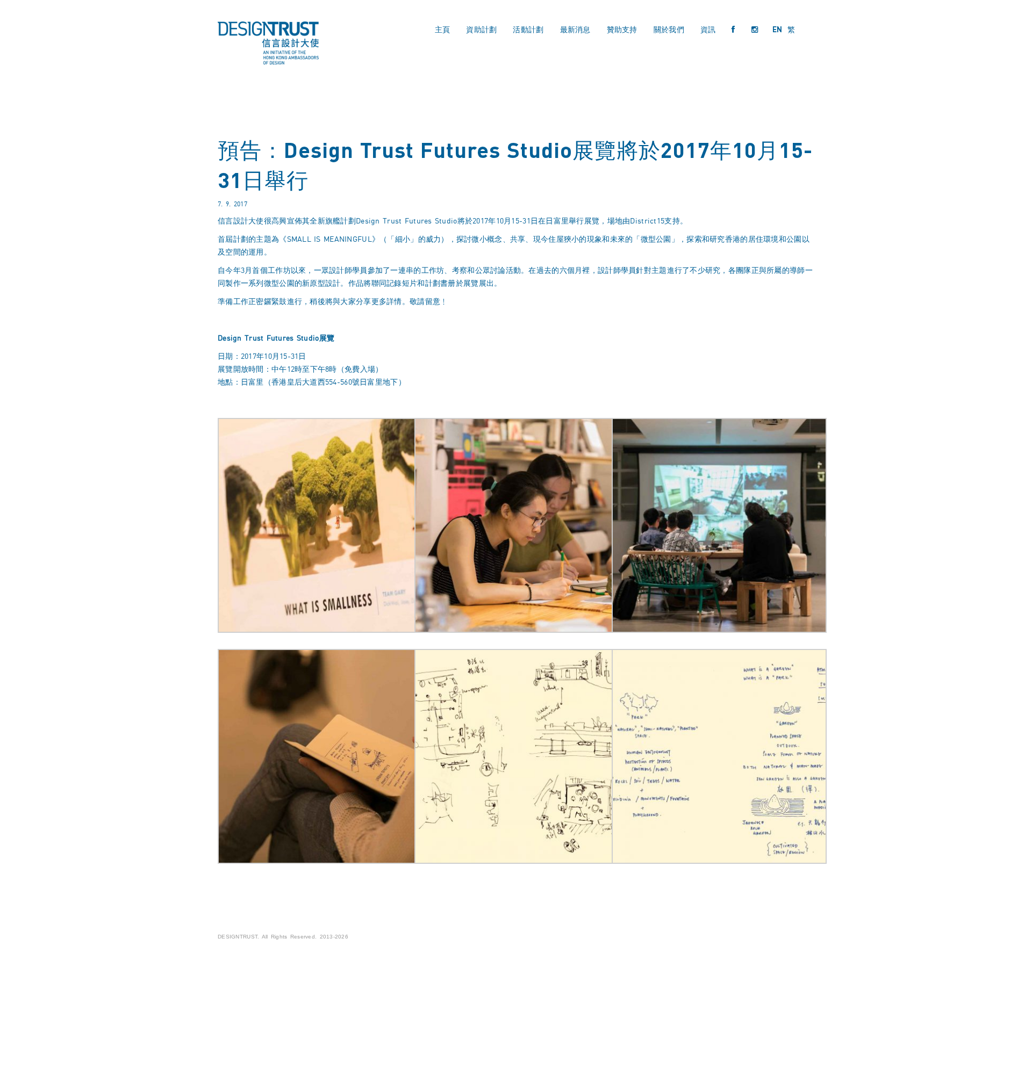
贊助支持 (622, 29)
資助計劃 (481, 29)
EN (777, 29)
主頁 (442, 29)
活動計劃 (528, 29)
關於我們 (669, 29)
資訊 (708, 29)
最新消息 (575, 29)
